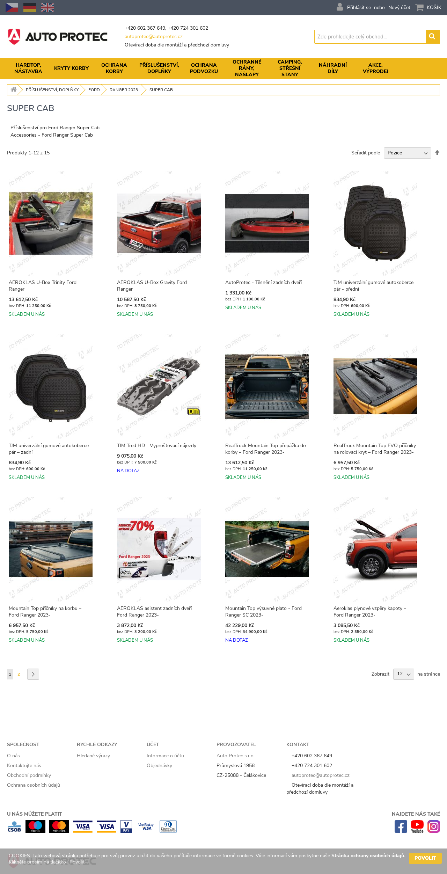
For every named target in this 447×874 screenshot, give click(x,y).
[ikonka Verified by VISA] (146, 831)
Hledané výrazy (93, 755)
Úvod (12, 90)
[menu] (223, 68)
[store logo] (57, 36)
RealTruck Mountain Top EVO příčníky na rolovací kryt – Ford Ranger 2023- (375, 449)
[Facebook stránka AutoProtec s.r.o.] (401, 831)
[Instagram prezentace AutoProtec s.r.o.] (433, 831)
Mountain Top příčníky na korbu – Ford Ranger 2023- (45, 611)
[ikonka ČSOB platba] (14, 831)
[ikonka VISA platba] (106, 831)
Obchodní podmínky (29, 775)
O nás (13, 755)
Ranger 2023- (125, 90)
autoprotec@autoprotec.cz (154, 36)
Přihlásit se (359, 7)
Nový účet (399, 7)
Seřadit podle (365, 153)
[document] (225, 861)
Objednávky (159, 765)
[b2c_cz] (12, 7)
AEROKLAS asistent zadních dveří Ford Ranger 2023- (154, 611)
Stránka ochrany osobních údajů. (368, 855)
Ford (94, 90)
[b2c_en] (47, 7)
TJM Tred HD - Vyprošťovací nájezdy (156, 445)
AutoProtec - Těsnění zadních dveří (263, 282)
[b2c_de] (29, 7)
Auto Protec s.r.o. (236, 755)
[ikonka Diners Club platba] (168, 831)
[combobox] (370, 37)
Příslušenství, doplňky (52, 90)
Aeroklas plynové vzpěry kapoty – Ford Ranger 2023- (370, 611)
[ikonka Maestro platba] (35, 831)
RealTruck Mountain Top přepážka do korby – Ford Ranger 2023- (265, 449)
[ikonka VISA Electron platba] (83, 831)
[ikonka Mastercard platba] (59, 831)
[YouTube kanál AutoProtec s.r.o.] (417, 831)
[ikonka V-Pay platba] (126, 831)
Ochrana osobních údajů (33, 785)
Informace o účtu (165, 755)
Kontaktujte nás (24, 765)
